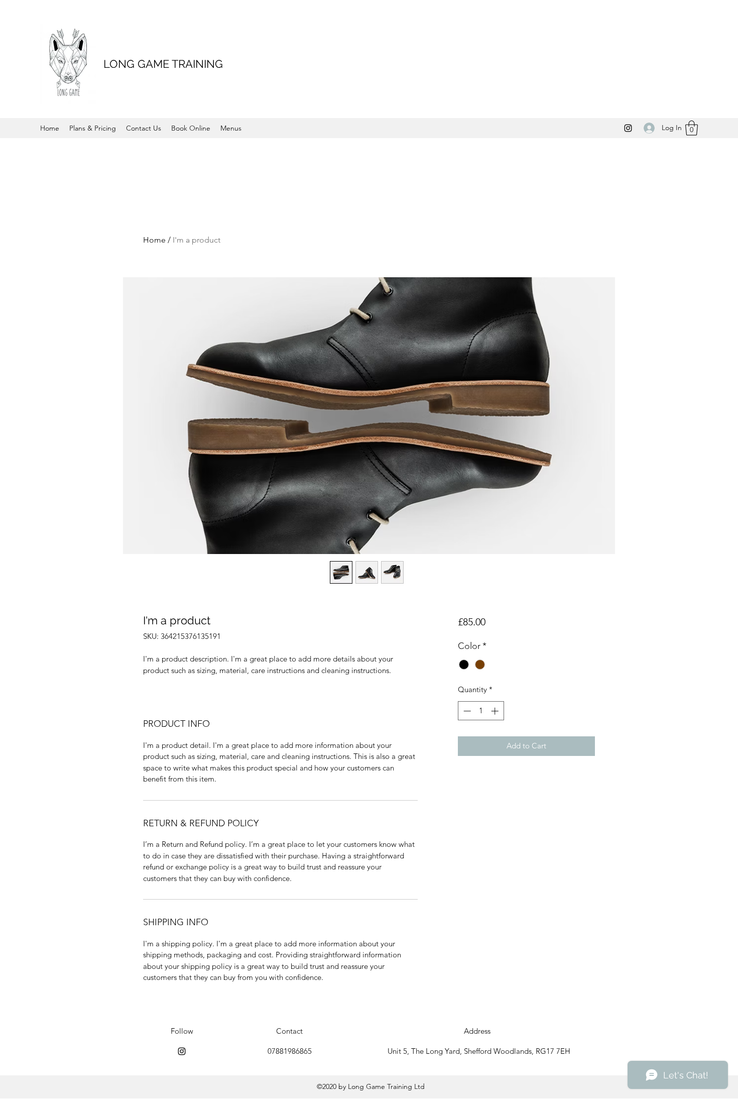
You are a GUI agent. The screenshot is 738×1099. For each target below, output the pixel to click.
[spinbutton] (480, 711)
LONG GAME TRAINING (163, 63)
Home (154, 240)
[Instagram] (628, 128)
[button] (691, 128)
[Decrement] (466, 711)
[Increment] (496, 711)
